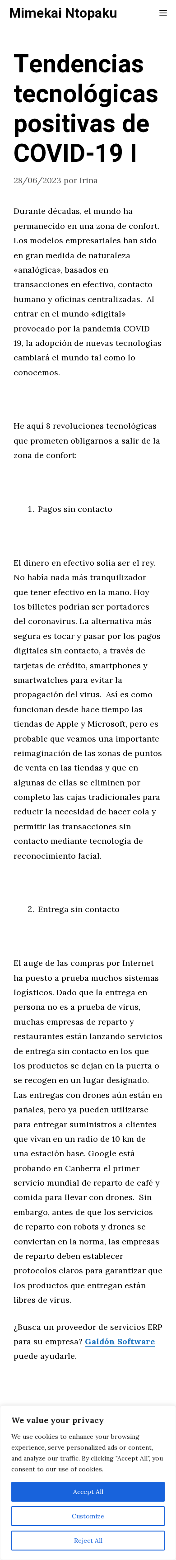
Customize (88, 1516)
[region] (88, 1482)
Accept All (88, 1492)
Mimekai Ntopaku (63, 14)
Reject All (88, 1540)
